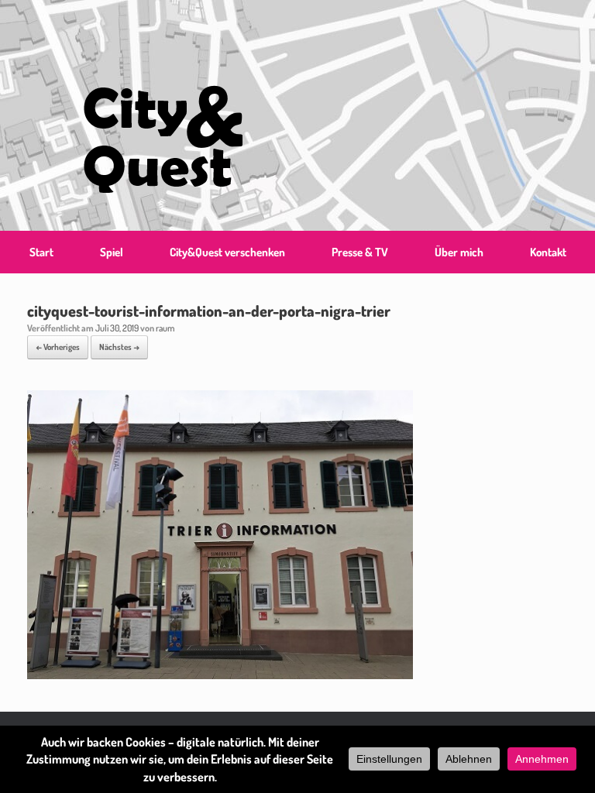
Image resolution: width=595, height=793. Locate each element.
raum (165, 328)
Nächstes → (119, 347)
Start (41, 252)
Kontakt (548, 252)
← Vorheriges (58, 347)
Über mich (459, 252)
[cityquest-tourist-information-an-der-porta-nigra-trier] (220, 674)
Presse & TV (360, 252)
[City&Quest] (162, 115)
